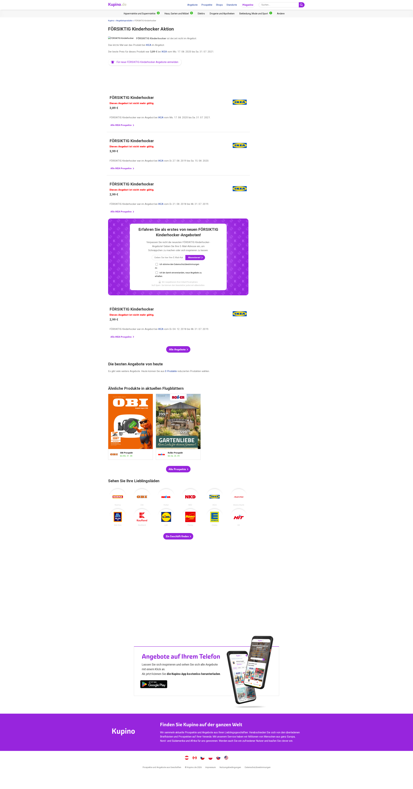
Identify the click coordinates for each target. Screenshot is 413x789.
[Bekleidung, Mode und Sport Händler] (255, 13)
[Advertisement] (178, 76)
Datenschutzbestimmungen (258, 767)
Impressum (210, 767)
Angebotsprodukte (124, 21)
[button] (145, 62)
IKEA (148, 45)
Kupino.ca (194, 758)
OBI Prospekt (130, 427)
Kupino (111, 21)
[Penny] (190, 517)
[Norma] (117, 497)
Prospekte (206, 4)
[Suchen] (302, 4)
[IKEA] (214, 497)
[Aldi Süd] (117, 517)
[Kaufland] (142, 517)
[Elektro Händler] (201, 13)
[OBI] (142, 497)
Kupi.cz (202, 758)
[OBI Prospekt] (115, 454)
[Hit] (238, 517)
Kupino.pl (210, 758)
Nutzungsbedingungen (230, 767)
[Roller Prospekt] (162, 454)
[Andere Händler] (281, 13)
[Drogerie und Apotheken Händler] (222, 13)
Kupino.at (186, 758)
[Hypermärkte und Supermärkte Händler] (142, 13)
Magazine (247, 4)
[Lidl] (166, 517)
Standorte (232, 4)
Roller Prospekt (178, 427)
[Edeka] (214, 517)
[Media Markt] (238, 497)
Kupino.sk (218, 758)
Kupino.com (226, 758)
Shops (219, 4)
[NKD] (190, 497)
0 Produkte (171, 371)
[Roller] (166, 497)
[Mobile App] (153, 685)
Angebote (192, 4)
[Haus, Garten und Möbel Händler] (179, 13)
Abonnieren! (194, 257)
